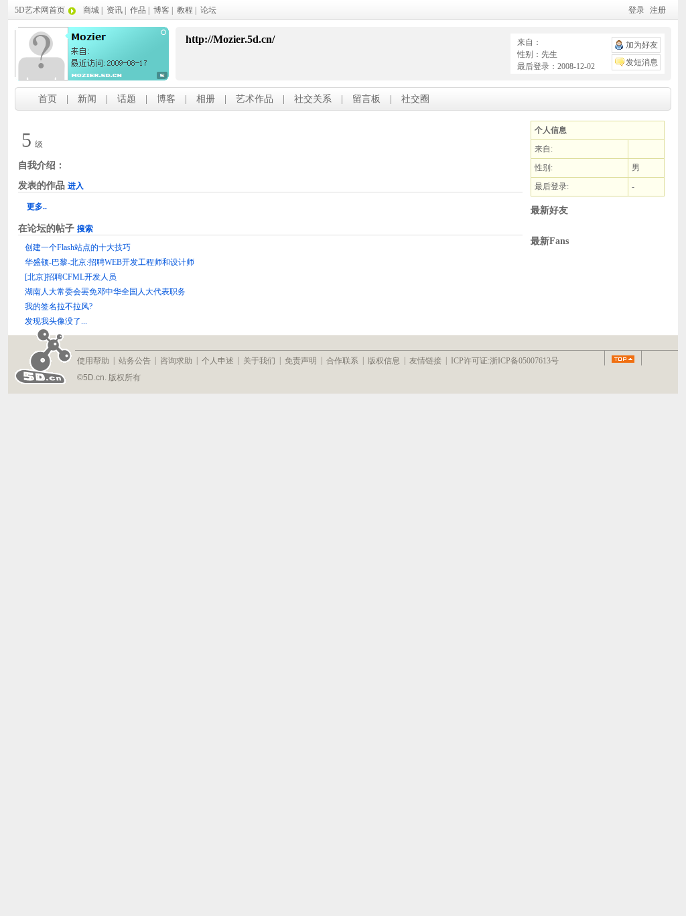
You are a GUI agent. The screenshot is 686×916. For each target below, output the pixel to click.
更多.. (37, 206)
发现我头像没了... (56, 321)
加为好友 (642, 45)
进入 (76, 185)
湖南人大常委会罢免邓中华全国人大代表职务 (105, 291)
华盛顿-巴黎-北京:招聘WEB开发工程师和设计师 (109, 262)
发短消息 (642, 62)
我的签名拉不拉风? (58, 306)
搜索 (85, 228)
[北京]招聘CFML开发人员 (71, 277)
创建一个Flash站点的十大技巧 (78, 247)
